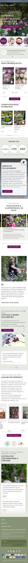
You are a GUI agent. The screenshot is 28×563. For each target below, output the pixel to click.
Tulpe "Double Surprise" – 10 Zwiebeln (20, 75)
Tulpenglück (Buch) (12, 412)
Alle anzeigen (14, 98)
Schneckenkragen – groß (7, 117)
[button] (26, 5)
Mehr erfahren (7, 330)
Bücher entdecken (14, 435)
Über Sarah (7, 191)
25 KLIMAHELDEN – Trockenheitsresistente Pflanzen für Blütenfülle (13, 230)
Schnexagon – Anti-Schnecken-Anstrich (20, 117)
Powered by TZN (22, 560)
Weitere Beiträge (14, 246)
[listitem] (3, 42)
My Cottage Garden (14, 560)
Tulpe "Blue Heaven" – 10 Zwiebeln (6, 75)
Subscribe (24, 545)
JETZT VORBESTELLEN (11, 26)
